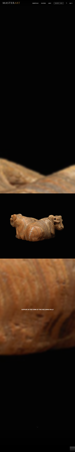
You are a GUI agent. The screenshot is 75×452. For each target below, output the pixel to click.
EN (70, 3)
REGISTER (57, 3)
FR (71, 3)
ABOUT (49, 3)
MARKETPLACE (35, 3)
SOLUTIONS (43, 3)
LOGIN (61, 3)
